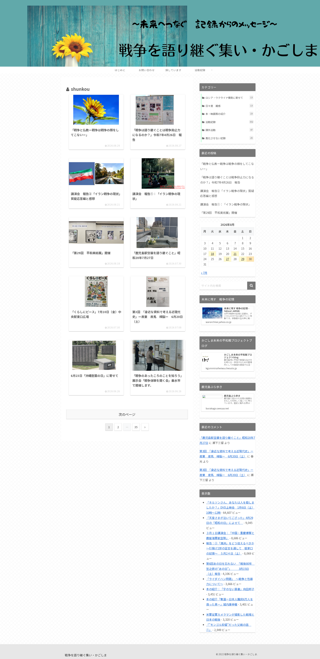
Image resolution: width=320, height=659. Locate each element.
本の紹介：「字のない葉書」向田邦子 (230, 589)
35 (136, 427)
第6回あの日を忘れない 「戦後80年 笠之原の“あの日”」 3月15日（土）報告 (230, 568)
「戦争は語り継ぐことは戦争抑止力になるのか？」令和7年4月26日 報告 (227, 179)
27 (227, 259)
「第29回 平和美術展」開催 (218, 213)
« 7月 (204, 273)
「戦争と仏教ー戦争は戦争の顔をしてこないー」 (227, 166)
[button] (251, 286)
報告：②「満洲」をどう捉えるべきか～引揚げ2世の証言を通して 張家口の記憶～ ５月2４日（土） (230, 548)
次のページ (127, 414)
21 (235, 254)
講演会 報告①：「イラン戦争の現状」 (225, 204)
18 (212, 254)
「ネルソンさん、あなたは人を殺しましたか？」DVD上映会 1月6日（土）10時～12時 (230, 507)
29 (242, 259)
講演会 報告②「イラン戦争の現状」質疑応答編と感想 (227, 193)
